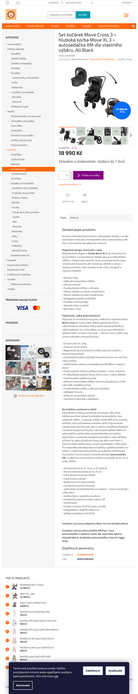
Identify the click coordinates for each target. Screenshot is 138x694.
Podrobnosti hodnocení (102, 59)
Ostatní (11, 279)
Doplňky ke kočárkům (22, 183)
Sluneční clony (19, 250)
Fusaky (15, 207)
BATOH (15, 202)
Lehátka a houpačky (21, 63)
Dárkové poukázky (21, 284)
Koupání (11, 260)
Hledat (83, 14)
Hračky (11, 111)
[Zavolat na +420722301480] (11, 2)
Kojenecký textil (16, 270)
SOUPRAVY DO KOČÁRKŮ (25, 188)
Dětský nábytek (15, 49)
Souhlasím (115, 671)
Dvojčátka (16, 154)
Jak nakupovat (74, 2)
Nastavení (22, 685)
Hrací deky (16, 126)
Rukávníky (17, 231)
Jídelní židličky (19, 59)
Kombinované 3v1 (20, 255)
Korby (15, 241)
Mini (15, 222)
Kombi (16, 217)
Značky (11, 289)
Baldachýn (17, 87)
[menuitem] (12, 26)
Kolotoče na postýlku (22, 135)
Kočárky (11, 150)
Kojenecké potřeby (17, 265)
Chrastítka (16, 130)
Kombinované (18, 169)
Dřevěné (16, 97)
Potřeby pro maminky (19, 274)
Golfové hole (18, 159)
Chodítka (15, 54)
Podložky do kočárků (23, 193)
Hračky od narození (21, 140)
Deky (14, 236)
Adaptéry (17, 246)
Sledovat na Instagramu (31, 395)
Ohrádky (15, 68)
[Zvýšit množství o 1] (71, 173)
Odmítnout (93, 671)
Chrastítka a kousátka (22, 121)
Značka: (125, 59)
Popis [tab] (63, 218)
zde (56, 676)
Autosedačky (14, 44)
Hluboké (15, 164)
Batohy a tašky (20, 198)
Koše (14, 83)
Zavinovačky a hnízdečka (25, 78)
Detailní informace (68, 184)
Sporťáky (16, 178)
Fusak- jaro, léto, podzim (26, 212)
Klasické (17, 226)
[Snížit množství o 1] (71, 177)
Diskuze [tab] (74, 218)
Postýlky (15, 73)
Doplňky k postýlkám (23, 92)
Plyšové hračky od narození (26, 116)
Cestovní (16, 102)
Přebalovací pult (19, 107)
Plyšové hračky (19, 145)
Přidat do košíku (91, 175)
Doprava (53, 2)
